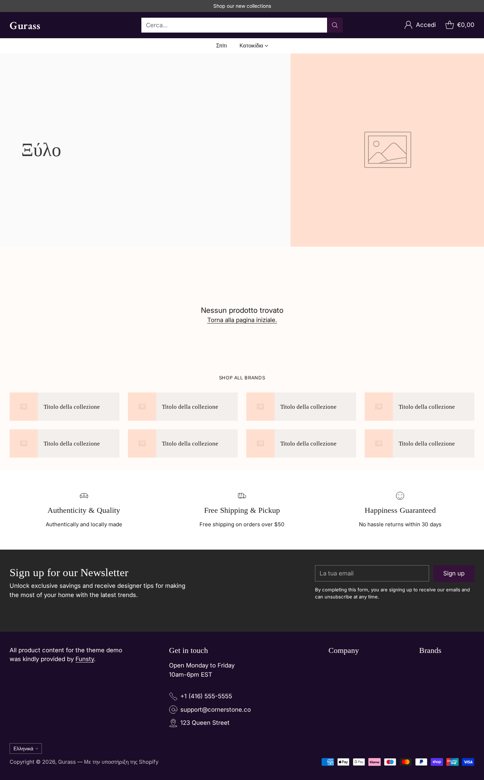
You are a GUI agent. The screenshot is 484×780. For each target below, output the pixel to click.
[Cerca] (335, 25)
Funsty (84, 659)
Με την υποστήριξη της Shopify (121, 761)
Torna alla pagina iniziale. (242, 319)
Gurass (67, 761)
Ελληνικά (23, 748)
